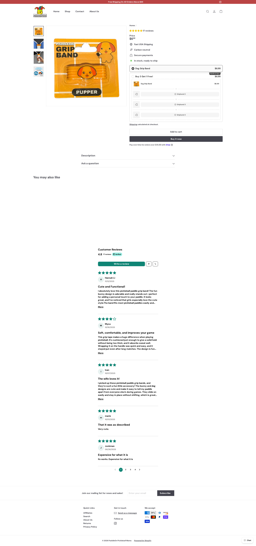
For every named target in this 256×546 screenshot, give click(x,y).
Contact (79, 11)
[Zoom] (86, 66)
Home (56, 11)
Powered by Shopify (142, 540)
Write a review (121, 263)
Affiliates (87, 513)
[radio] (176, 68)
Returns (87, 523)
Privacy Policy (90, 526)
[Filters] (149, 264)
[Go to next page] (140, 470)
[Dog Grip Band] (48, 204)
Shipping (133, 124)
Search (86, 516)
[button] (136, 30)
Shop (67, 11)
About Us (94, 11)
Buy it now (176, 139)
